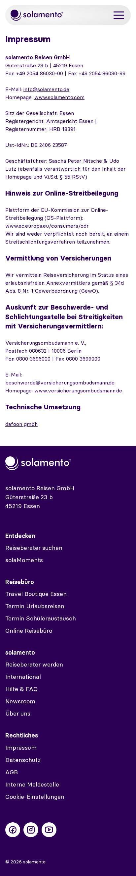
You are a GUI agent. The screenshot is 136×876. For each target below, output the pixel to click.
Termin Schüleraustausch (40, 618)
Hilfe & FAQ (21, 689)
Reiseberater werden (34, 664)
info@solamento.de (46, 89)
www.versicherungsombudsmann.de (78, 390)
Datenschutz (23, 760)
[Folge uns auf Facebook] (12, 829)
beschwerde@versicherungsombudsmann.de (60, 382)
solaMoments (24, 560)
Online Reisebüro (28, 630)
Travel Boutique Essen (36, 594)
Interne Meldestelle (32, 784)
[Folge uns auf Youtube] (49, 829)
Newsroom (20, 701)
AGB (11, 772)
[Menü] (119, 15)
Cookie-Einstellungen (34, 796)
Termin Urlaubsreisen (34, 606)
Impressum (21, 747)
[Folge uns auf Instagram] (30, 829)
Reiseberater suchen (33, 548)
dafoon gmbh (21, 424)
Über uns (17, 713)
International (23, 676)
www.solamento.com (59, 97)
